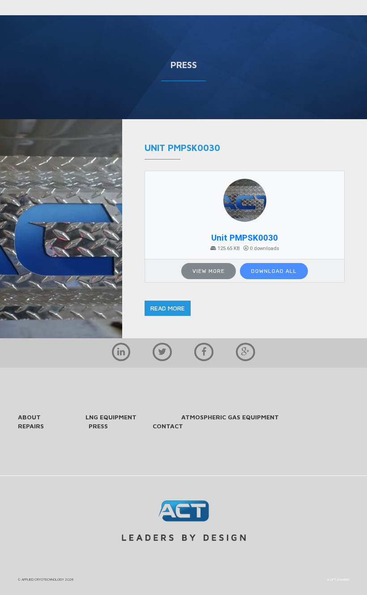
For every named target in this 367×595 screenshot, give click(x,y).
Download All (274, 271)
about (29, 417)
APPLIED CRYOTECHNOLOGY (42, 579)
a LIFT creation (338, 579)
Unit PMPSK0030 (244, 238)
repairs (31, 426)
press (98, 426)
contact (168, 426)
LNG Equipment (111, 417)
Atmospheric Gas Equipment (230, 417)
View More (208, 271)
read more (167, 308)
